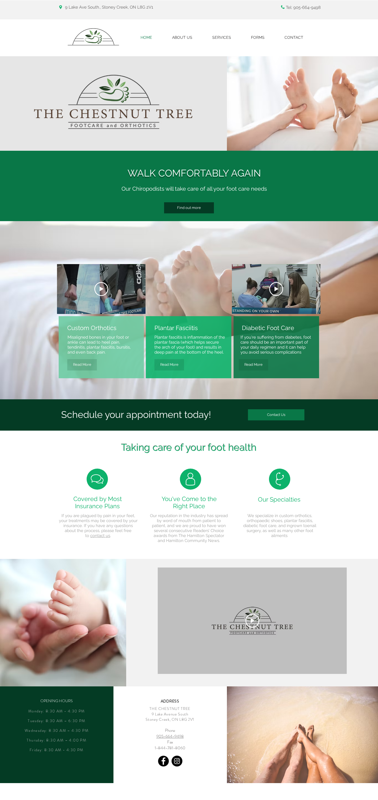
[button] (276, 414)
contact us (100, 535)
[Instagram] (177, 761)
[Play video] (101, 289)
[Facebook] (163, 761)
